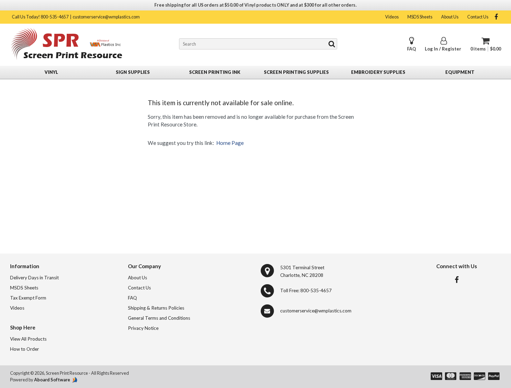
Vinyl (51, 72)
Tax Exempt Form (28, 298)
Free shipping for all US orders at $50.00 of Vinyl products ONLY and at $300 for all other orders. (255, 5)
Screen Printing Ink (214, 72)
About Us (450, 17)
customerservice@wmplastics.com (106, 17)
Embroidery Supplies (378, 72)
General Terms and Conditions (159, 318)
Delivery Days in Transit (34, 277)
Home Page (230, 143)
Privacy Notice (143, 328)
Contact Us (477, 17)
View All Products (28, 339)
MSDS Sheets (419, 17)
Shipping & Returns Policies (156, 308)
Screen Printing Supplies (296, 72)
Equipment (459, 72)
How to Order (24, 349)
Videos (392, 17)
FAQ (411, 49)
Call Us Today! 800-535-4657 (40, 17)
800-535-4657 (316, 290)
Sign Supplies (133, 72)
